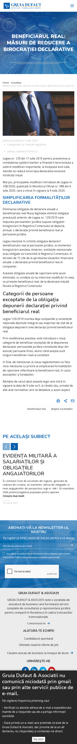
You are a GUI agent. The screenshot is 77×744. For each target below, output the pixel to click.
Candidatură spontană (38, 639)
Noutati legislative (35, 144)
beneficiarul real (36, 409)
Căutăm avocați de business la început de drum (38, 653)
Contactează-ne (36, 623)
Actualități (16, 82)
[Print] (58, 401)
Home (6, 82)
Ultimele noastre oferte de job (38, 645)
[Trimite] (65, 401)
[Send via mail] (72, 401)
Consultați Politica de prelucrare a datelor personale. (31, 557)
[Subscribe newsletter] (72, 545)
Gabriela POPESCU (27, 151)
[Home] (22, 6)
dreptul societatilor (62, 409)
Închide (38, 739)
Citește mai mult (13, 496)
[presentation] (14, 446)
